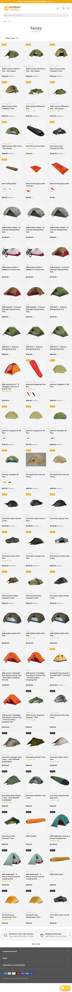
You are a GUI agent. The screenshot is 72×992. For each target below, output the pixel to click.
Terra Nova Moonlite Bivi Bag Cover (59, 797)
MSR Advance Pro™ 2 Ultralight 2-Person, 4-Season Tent (10, 387)
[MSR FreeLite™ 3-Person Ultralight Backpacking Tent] (60, 252)
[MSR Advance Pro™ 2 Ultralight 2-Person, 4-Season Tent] (12, 369)
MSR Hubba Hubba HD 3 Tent (35, 634)
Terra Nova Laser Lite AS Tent (59, 916)
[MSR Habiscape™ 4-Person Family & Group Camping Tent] (36, 859)
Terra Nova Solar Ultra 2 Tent (59, 758)
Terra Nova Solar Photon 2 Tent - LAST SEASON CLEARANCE (11, 798)
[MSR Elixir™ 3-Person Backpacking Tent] (12, 332)
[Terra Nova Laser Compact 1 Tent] (12, 821)
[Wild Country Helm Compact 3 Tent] (60, 54)
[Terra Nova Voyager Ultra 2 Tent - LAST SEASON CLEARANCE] (12, 742)
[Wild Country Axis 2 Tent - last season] (12, 131)
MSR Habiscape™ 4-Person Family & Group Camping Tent (35, 876)
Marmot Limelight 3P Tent (58, 432)
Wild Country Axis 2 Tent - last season (11, 147)
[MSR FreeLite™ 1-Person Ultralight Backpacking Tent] (36, 292)
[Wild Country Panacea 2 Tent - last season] (36, 54)
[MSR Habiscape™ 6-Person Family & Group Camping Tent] (12, 859)
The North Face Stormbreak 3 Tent (9, 916)
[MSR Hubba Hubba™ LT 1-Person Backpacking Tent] (60, 212)
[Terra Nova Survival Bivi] (36, 131)
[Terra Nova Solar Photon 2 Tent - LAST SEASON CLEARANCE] (12, 780)
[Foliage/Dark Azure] (10, 482)
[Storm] (34, 394)
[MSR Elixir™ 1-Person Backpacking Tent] (60, 332)
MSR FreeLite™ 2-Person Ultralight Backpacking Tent (11, 309)
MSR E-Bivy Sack (56, 874)
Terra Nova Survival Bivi (35, 146)
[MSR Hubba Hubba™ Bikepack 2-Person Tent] (12, 252)
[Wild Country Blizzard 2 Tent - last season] (60, 91)
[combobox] (36, 15)
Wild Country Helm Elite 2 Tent (59, 716)
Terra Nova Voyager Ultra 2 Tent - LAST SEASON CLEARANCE (12, 759)
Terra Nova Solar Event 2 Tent (35, 520)
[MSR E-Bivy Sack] (60, 859)
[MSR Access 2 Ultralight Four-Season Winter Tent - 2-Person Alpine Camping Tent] (36, 658)
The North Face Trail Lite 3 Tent (35, 476)
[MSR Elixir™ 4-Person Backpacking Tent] (60, 292)
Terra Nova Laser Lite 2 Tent (11, 557)
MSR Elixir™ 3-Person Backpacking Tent (10, 348)
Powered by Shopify (22, 978)
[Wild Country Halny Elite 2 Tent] (60, 541)
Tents (9, 21)
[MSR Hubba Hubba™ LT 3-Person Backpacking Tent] (12, 212)
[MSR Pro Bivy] (36, 821)
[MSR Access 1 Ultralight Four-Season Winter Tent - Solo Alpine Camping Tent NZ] (12, 658)
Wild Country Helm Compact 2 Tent (9, 107)
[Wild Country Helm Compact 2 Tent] (12, 91)
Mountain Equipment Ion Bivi (36, 386)
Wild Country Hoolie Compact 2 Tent (10, 597)
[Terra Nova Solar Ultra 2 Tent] (60, 742)
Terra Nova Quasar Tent (59, 518)
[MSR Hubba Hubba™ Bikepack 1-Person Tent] (36, 252)
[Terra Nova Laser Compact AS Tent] (60, 131)
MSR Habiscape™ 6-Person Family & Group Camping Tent (11, 876)
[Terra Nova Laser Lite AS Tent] (60, 900)
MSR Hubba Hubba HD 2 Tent (59, 634)
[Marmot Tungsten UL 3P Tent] (60, 369)
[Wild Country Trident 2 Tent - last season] (12, 54)
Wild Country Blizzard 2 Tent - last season (59, 107)
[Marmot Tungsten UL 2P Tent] (12, 416)
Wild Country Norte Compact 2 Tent (33, 597)
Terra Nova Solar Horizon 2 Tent (11, 520)
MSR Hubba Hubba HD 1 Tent (11, 634)
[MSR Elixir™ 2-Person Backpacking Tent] (36, 332)
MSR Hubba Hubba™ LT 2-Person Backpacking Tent (35, 230)
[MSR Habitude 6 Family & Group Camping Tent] (60, 821)
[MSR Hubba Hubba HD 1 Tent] (12, 618)
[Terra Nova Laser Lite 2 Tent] (12, 541)
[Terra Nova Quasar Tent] (60, 503)
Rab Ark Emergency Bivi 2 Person (35, 185)
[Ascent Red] (10, 189)
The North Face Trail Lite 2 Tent (59, 476)
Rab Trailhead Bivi (9, 184)
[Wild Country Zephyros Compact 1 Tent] (36, 700)
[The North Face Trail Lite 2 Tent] (60, 460)
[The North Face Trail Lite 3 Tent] (36, 460)
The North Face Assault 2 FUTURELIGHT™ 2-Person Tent (60, 675)
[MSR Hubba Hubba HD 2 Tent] (60, 618)
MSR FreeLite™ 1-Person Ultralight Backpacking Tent (35, 309)
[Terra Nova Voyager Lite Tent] (36, 541)
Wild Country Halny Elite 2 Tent (60, 557)
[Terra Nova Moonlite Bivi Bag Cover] (60, 780)
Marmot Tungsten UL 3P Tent (59, 386)
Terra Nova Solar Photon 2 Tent (59, 597)
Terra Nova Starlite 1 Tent (35, 757)
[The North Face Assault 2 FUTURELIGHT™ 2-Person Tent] (60, 658)
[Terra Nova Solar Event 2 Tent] (36, 503)
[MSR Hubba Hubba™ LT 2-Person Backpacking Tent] (36, 212)
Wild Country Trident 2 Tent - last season (11, 70)
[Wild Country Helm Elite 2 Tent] (60, 700)
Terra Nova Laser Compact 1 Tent (8, 837)
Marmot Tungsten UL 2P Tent (11, 432)
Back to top (36, 944)
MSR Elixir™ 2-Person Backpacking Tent (34, 348)
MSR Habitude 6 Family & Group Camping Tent (60, 837)
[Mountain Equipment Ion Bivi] (36, 369)
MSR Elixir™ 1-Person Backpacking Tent (58, 348)
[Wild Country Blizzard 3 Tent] (36, 91)
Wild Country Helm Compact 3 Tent (57, 70)
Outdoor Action (11, 978)
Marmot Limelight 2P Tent (10, 476)
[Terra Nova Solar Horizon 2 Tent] (12, 503)
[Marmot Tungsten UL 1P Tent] (36, 416)
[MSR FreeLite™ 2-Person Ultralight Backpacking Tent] (12, 292)
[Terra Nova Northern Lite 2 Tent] (36, 780)
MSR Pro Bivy (31, 836)
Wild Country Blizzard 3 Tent (35, 107)
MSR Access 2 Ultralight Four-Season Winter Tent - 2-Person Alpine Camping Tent (36, 676)
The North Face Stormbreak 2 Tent (33, 916)
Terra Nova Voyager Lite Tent (35, 557)
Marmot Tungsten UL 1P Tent (35, 432)
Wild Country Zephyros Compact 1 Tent (35, 716)
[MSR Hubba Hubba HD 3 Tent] (36, 618)
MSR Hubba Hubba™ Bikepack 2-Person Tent (11, 268)
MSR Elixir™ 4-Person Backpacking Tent (58, 308)
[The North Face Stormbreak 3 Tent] (12, 900)
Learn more (50, 1)
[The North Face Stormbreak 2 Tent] (36, 900)
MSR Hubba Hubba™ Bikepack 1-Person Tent (35, 268)
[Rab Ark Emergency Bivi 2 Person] (36, 169)
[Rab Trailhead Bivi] (12, 169)
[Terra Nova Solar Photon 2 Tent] (60, 581)
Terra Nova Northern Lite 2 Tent (35, 797)
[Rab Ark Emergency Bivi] (60, 169)
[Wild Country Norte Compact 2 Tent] (36, 581)
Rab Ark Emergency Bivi (59, 184)
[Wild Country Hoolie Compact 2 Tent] (12, 581)
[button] (64, 8)
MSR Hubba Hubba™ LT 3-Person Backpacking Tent (11, 230)
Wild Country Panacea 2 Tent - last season (35, 70)
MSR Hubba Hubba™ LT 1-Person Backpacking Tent (59, 230)
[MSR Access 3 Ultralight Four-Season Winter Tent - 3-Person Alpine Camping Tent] (12, 700)
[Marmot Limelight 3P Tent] (60, 416)
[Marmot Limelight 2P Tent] (12, 460)
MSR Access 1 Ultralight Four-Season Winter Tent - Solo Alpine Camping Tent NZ (12, 676)
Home (5, 21)
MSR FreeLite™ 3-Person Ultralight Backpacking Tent (59, 269)
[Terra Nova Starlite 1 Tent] (36, 742)
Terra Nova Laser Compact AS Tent (56, 147)
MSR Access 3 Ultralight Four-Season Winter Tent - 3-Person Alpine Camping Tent (12, 718)
